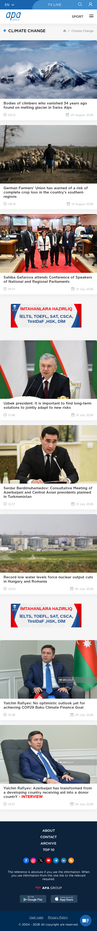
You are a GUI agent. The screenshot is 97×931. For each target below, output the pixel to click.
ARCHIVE (48, 843)
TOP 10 (48, 850)
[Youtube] (48, 861)
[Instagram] (33, 861)
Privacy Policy (58, 917)
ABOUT (48, 830)
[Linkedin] (63, 861)
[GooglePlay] (33, 899)
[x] (41, 861)
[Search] (80, 4)
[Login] (90, 4)
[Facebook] (26, 861)
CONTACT (48, 837)
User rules (36, 917)
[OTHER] (90, 16)
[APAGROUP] (48, 888)
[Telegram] (56, 861)
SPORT (77, 16)
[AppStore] (64, 899)
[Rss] (71, 861)
